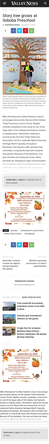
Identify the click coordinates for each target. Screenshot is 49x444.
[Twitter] (19, 30)
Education (13, 10)
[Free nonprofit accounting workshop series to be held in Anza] (9, 306)
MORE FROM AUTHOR (31, 297)
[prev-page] (4, 343)
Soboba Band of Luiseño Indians (32, 230)
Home (5, 10)
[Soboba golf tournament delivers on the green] (9, 319)
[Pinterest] (25, 30)
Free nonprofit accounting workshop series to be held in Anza (30, 306)
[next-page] (8, 343)
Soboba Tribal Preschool (13, 234)
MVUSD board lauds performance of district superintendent (36, 263)
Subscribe (11, 179)
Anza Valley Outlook (7, 308)
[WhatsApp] (31, 30)
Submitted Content (12, 25)
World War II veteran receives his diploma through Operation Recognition (11, 264)
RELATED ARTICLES (11, 297)
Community (7, 323)
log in (21, 179)
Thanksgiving (29, 234)
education (14, 230)
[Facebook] (13, 30)
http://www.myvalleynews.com (24, 285)
